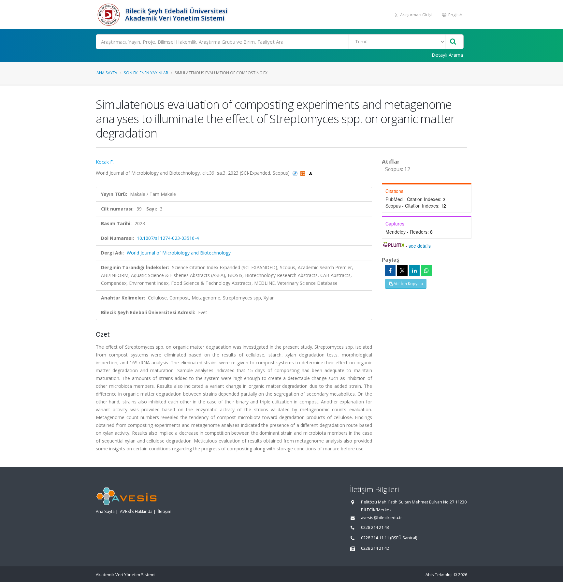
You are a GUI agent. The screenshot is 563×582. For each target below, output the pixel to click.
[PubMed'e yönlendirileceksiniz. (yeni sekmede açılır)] (296, 173)
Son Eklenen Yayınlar (146, 72)
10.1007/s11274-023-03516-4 (168, 238)
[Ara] (453, 42)
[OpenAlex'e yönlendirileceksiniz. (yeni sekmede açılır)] (310, 173)
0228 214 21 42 (375, 548)
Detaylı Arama (447, 54)
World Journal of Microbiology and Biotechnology (179, 253)
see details (420, 245)
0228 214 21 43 (375, 527)
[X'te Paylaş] (402, 270)
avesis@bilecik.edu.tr (381, 517)
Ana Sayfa (106, 72)
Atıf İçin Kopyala (408, 283)
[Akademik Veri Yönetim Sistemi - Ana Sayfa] (109, 14)
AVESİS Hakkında (136, 511)
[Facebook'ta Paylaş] (390, 270)
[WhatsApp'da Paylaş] (426, 270)
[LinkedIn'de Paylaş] (414, 270)
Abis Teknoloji (439, 574)
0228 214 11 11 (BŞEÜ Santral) (389, 538)
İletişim (164, 511)
